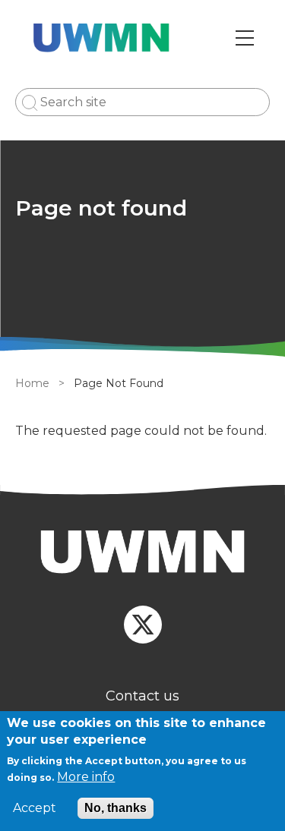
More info (86, 777)
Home (32, 383)
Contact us (142, 696)
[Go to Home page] (101, 38)
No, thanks (115, 807)
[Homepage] (142, 554)
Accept (34, 808)
